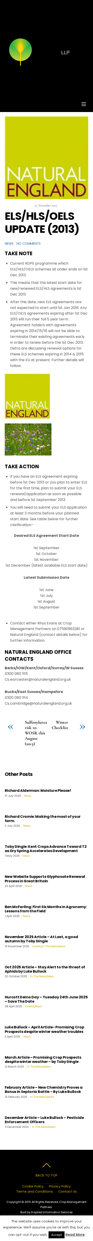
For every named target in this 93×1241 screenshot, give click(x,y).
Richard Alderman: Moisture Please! (38, 790)
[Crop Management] (46, 65)
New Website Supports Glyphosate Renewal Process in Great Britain (45, 878)
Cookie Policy (33, 1186)
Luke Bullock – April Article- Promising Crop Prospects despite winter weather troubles (44, 1029)
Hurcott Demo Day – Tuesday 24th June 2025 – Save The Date (46, 999)
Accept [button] (56, 1235)
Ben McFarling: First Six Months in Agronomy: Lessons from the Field (46, 909)
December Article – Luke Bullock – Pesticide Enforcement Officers (44, 1119)
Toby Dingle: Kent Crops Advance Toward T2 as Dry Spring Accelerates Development (46, 848)
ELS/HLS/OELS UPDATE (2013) (42, 223)
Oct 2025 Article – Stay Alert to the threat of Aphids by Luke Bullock (45, 969)
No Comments (28, 243)
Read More (75, 1234)
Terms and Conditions (34, 1191)
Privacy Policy (60, 1186)
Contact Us (67, 1191)
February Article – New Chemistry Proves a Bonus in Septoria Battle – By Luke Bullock (44, 1089)
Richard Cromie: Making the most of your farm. (43, 818)
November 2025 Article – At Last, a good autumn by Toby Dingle (41, 939)
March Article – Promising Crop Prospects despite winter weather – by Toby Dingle (43, 1059)
